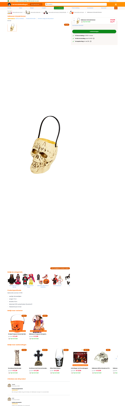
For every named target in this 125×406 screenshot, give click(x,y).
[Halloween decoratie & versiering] (43, 279)
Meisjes (32, 8)
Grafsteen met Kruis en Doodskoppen (39, 368)
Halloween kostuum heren (29, 286)
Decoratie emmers (79, 12)
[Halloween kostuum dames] (14, 279)
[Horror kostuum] (57, 279)
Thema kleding (75, 8)
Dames (9, 8)
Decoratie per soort (18, 12)
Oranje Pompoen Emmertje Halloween (18, 334)
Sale (116, 8)
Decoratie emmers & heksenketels (57, 12)
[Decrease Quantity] (74, 23)
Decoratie (103, 8)
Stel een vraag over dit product (46, 18)
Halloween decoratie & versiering (43, 286)
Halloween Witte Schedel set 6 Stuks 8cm (103, 368)
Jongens (44, 8)
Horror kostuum (57, 285)
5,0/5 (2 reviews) (19, 18)
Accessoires (90, 8)
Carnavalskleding (59, 8)
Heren (20, 8)
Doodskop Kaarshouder (14, 368)
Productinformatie (31, 18)
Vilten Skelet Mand (55, 368)
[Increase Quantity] (74, 19)
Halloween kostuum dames (14, 286)
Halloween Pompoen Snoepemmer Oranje (40, 334)
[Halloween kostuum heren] (29, 279)
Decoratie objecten (36, 12)
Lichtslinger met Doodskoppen (79, 368)
